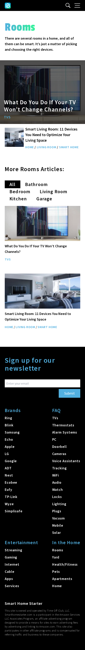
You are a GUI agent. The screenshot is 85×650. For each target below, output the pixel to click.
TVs (7, 117)
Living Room (46, 147)
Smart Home (69, 147)
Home (29, 147)
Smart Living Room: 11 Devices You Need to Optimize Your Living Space (51, 135)
